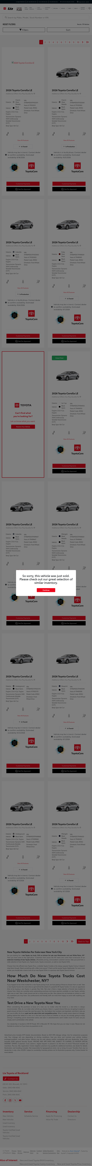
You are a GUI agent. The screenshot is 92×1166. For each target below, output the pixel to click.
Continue (46, 590)
